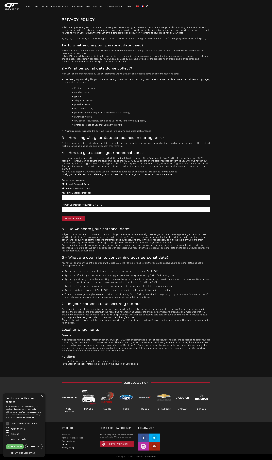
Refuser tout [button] (34, 446)
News (27, 6)
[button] (24, 452)
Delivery (65, 444)
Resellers (97, 6)
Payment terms (69, 441)
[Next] (204, 396)
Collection (38, 6)
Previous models (54, 6)
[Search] (147, 6)
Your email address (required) (77, 193)
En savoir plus (29, 417)
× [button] (42, 396)
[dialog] (24, 425)
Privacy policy (68, 448)
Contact (129, 6)
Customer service (113, 6)
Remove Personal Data (78, 188)
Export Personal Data (77, 184)
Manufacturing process (72, 438)
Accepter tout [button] (15, 446)
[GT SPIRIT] (11, 6)
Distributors (83, 6)
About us (70, 6)
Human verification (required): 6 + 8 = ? (82, 205)
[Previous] (66, 396)
